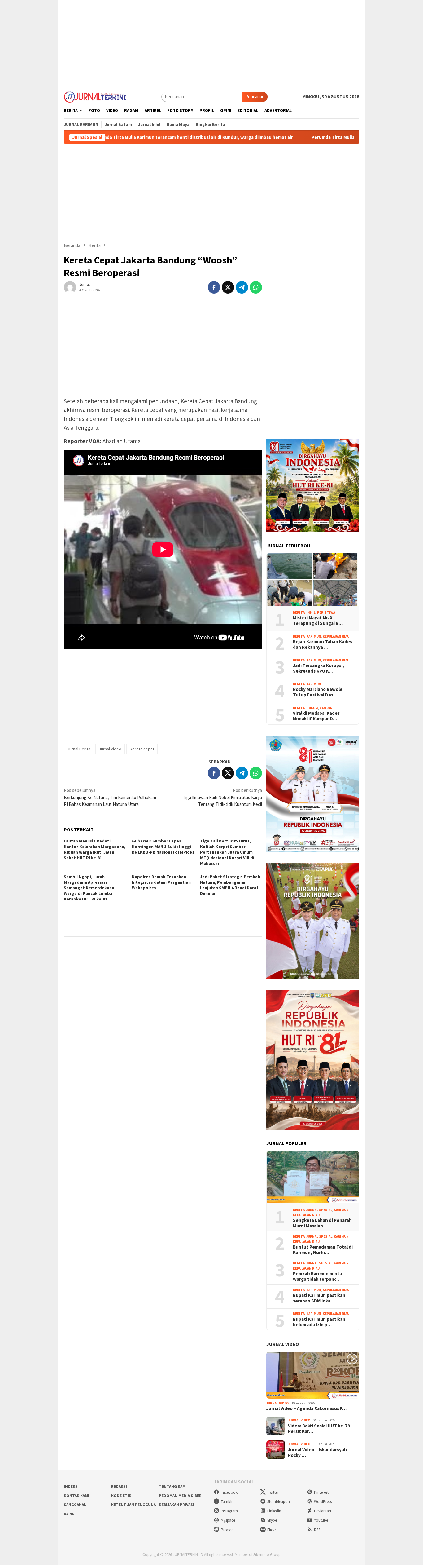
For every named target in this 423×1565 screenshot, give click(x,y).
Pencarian (254, 96)
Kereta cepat (142, 749)
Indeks (71, 1486)
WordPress (323, 1501)
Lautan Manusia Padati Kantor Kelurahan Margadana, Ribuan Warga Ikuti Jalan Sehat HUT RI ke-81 (94, 849)
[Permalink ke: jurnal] (70, 287)
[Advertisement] (211, 43)
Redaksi (119, 1486)
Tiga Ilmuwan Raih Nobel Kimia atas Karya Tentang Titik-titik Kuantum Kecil (222, 797)
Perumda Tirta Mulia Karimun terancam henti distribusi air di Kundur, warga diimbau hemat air (137, 137)
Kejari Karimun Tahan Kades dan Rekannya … (322, 644)
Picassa (227, 1529)
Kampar (326, 708)
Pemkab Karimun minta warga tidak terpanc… (317, 1276)
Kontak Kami (76, 1495)
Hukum (312, 708)
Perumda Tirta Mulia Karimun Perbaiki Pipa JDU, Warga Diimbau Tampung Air (336, 137)
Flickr (271, 1529)
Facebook (229, 1492)
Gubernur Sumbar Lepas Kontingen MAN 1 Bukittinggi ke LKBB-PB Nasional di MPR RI (163, 846)
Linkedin (274, 1511)
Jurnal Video (110, 749)
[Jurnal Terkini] (95, 96)
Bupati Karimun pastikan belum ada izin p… (319, 1322)
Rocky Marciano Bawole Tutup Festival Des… (317, 692)
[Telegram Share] (242, 287)
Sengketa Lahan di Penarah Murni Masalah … (322, 1223)
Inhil (311, 612)
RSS (317, 1529)
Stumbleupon (278, 1501)
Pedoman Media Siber (180, 1495)
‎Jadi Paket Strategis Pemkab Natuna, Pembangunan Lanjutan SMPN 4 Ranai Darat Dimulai (230, 885)
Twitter (273, 1492)
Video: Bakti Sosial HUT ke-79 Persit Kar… (319, 1428)
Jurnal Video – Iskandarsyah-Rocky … (318, 1452)
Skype (272, 1520)
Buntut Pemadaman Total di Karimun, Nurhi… (323, 1249)
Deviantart (322, 1511)
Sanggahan (75, 1504)
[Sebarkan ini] (214, 287)
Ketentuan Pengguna (133, 1504)
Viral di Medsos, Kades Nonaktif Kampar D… (316, 716)
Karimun (313, 636)
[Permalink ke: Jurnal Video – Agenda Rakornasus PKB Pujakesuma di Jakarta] (312, 1375)
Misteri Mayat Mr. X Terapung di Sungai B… (318, 620)
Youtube (321, 1520)
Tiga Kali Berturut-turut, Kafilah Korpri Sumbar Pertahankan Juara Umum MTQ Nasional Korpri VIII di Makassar (227, 852)
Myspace (228, 1520)
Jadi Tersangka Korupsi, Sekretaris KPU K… (318, 668)
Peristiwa (326, 612)
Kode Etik (121, 1495)
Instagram (229, 1511)
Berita (299, 612)
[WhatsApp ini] (256, 287)
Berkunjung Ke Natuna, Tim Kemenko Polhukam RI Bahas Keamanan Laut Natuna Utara (110, 797)
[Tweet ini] (228, 287)
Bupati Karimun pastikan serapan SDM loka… (319, 1298)
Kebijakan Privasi (176, 1504)
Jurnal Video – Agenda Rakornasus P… (306, 1408)
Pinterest (321, 1492)
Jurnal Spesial (319, 1210)
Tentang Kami (173, 1486)
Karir (69, 1514)
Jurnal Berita (78, 749)
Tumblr (227, 1501)
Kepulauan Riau (336, 636)
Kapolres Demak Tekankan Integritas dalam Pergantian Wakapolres (161, 882)
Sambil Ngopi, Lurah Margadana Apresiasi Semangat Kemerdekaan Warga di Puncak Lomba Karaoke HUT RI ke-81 (89, 888)
